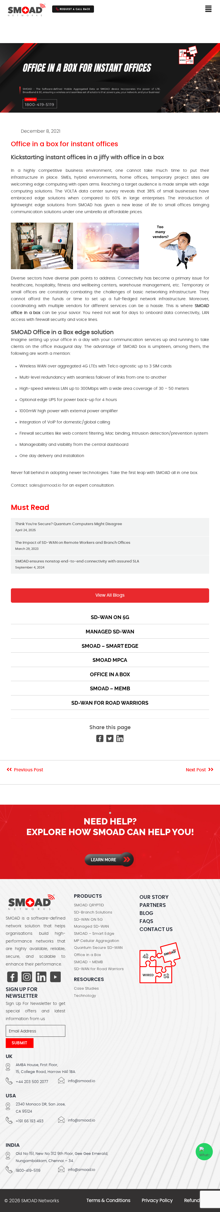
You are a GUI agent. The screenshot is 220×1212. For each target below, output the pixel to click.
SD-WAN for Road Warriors (109, 703)
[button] (208, 9)
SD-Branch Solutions (93, 912)
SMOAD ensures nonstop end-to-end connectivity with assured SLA (77, 564)
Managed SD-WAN (110, 632)
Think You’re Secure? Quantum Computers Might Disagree (68, 527)
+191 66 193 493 (30, 1121)
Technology (85, 996)
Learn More (103, 860)
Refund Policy (199, 1200)
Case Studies (86, 988)
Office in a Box (110, 674)
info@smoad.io (81, 1081)
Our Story (154, 897)
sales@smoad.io (45, 485)
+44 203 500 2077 (32, 1082)
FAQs (146, 922)
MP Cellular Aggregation (96, 941)
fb (12, 977)
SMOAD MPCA (110, 660)
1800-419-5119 (28, 1171)
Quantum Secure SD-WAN (98, 948)
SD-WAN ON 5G (88, 920)
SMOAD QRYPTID (89, 905)
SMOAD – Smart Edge (110, 646)
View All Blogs (110, 595)
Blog (146, 914)
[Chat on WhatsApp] (204, 1151)
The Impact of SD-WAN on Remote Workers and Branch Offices (72, 545)
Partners (153, 905)
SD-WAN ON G (110, 617)
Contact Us (156, 930)
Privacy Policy (157, 1200)
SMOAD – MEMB (110, 688)
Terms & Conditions (108, 1200)
